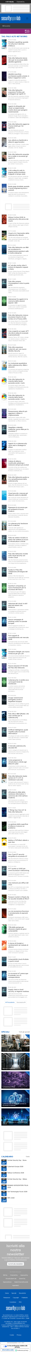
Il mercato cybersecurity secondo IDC (17, 747)
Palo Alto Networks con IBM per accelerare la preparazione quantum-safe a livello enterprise (18, 250)
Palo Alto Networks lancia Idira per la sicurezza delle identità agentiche (17, 60)
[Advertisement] (16, 1236)
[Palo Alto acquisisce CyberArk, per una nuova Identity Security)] (4, 349)
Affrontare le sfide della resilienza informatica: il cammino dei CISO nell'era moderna (17, 795)
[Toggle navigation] (27, 18)
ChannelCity (21, 2)
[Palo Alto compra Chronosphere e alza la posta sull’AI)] (4, 283)
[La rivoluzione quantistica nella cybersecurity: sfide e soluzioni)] (4, 365)
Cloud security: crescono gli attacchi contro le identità (18, 494)
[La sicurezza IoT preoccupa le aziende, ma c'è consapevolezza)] (4, 975)
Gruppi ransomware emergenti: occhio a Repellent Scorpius (15, 699)
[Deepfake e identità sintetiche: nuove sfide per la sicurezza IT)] (4, 429)
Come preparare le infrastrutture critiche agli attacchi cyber (17, 762)
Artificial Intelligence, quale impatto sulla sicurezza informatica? (18, 731)
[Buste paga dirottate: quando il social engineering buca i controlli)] (4, 188)
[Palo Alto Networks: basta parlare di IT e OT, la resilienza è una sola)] (4, 778)
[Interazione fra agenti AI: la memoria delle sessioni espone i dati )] (4, 301)
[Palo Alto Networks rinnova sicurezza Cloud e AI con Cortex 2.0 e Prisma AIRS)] (4, 317)
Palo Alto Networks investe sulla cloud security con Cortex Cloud (18, 555)
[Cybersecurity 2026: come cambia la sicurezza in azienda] (15, 1098)
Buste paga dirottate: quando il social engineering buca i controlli (18, 188)
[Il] (4, 812)
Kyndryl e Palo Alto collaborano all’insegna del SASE (18, 571)
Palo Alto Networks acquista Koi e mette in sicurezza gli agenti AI (18, 156)
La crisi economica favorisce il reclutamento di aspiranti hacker (18, 913)
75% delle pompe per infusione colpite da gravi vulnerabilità (17, 929)
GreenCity (22, 1278)
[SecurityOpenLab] (10, 18)
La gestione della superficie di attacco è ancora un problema (18, 826)
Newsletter (7, 26)
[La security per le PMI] (15, 1043)
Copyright (16, 1297)
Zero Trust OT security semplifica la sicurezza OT (17, 855)
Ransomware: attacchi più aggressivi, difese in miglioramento (17, 413)
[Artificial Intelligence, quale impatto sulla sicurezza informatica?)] (4, 732)
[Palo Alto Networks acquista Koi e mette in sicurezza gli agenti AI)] (4, 156)
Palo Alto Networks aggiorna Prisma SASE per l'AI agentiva (18, 126)
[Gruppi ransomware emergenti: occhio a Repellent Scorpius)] (4, 700)
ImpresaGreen (7, 1282)
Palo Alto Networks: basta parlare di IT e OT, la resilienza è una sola (17, 778)
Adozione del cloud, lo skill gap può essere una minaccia (17, 605)
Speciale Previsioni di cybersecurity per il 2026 (15, 1123)
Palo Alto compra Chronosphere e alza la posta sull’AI (18, 283)
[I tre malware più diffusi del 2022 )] (4, 885)
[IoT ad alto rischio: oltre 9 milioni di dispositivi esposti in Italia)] (4, 267)
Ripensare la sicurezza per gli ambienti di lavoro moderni (17, 509)
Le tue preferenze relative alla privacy (17, 1346)
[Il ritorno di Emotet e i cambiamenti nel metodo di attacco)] (4, 945)
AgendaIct (15, 1285)
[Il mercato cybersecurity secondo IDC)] (4, 748)
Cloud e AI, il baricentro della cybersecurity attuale (18, 234)
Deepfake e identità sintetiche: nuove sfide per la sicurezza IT (18, 429)
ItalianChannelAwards (21, 1282)
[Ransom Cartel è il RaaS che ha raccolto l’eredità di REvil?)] (4, 899)
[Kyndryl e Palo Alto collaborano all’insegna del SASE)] (4, 572)
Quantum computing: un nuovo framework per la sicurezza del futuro (17, 587)
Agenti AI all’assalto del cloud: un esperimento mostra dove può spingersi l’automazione (17, 109)
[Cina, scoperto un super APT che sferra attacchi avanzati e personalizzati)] (4, 333)
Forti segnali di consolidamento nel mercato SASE (18, 637)
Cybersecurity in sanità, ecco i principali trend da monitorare (18, 682)
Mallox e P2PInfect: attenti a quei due (18, 841)
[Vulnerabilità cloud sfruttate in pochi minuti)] (4, 961)
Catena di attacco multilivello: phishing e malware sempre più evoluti (18, 463)
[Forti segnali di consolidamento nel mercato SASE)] (4, 637)
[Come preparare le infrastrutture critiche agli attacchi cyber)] (4, 762)
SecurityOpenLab (11, 1278)
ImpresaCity (24, 1275)
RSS (20, 1302)
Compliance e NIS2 (8, 1087)
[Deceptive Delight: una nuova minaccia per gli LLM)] (4, 653)
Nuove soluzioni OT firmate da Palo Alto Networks (18, 667)
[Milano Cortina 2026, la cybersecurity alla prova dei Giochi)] (4, 219)
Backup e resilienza (8, 1068)
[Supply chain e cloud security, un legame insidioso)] (4, 991)
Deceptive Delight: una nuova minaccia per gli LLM (18, 652)
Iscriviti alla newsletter (15, 1264)
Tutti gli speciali (24, 1032)
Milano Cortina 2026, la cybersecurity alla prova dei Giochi (18, 219)
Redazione (6, 1297)
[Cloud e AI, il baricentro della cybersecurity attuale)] (4, 235)
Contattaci (13, 1302)
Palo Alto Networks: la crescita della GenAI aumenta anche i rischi (16, 381)
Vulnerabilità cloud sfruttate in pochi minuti (18, 960)
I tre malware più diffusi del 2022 (18, 884)
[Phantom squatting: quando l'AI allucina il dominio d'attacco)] (4, 44)
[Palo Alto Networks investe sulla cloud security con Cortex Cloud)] (4, 556)
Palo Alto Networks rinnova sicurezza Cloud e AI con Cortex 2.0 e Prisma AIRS (18, 317)
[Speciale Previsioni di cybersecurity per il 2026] (15, 1117)
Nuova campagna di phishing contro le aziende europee (17, 621)
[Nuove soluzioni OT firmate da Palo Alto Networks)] (4, 668)
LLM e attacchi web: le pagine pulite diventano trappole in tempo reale (16, 172)
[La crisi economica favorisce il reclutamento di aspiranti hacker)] (4, 913)
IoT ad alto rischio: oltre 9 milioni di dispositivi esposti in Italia (18, 267)
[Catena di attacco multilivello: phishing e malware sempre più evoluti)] (4, 463)
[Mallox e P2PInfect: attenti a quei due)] (4, 842)
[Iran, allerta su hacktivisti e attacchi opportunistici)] (4, 142)
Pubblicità (25, 1297)
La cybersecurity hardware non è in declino (18, 524)
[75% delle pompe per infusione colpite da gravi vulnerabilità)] (4, 929)
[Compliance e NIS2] (15, 1080)
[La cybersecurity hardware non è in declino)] (4, 525)
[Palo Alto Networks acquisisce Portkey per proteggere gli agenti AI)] (4, 92)
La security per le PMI (9, 1050)
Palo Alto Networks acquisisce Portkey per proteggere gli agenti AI (16, 92)
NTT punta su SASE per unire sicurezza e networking (18, 869)
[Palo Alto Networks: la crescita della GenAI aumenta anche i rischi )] (4, 381)
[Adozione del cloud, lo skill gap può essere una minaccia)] (4, 605)
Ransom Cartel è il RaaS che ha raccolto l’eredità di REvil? (18, 898)
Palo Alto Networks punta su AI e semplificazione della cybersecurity (18, 479)
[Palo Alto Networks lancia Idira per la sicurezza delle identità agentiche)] (4, 60)
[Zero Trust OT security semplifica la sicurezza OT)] (4, 856)
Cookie (12, 1335)
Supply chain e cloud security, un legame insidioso (18, 990)
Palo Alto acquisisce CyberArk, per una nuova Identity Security (17, 349)
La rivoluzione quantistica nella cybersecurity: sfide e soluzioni (17, 365)
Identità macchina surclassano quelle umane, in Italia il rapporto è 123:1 (18, 76)
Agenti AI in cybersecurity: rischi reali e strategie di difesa (17, 445)
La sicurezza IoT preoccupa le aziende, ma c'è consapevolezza (18, 975)
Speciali (14, 1293)
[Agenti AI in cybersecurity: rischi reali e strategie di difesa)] (4, 445)
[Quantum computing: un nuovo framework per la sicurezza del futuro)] (4, 588)
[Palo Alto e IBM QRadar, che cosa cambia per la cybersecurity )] (4, 716)
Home (7, 1293)
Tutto (28, 1156)
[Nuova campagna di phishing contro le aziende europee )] (4, 621)
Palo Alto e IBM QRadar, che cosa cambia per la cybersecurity (18, 715)
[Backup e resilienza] (15, 1061)
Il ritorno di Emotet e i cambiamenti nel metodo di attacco (18, 945)
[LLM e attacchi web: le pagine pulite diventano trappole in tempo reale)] (4, 172)
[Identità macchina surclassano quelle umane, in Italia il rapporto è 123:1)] (4, 76)
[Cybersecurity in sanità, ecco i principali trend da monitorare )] (4, 682)
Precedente (10, 1002)
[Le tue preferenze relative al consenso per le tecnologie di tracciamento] (22, 1350)
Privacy (19, 1335)
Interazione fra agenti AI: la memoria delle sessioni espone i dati (18, 301)
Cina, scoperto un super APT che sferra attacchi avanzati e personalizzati (18, 333)
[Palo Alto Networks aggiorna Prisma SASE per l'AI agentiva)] (4, 126)
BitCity (5, 1275)
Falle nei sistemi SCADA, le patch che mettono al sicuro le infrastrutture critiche (18, 539)
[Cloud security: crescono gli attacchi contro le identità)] (4, 495)
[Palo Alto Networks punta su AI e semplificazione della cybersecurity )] (4, 479)
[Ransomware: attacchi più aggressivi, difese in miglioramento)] (4, 413)
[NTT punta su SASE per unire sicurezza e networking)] (4, 870)
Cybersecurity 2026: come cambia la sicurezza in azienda (14, 1104)
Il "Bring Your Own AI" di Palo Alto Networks (17, 811)
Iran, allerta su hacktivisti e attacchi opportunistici (18, 141)
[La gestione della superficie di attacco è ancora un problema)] (4, 826)
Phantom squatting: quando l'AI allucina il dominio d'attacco (18, 44)
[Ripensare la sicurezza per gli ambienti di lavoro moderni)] (4, 509)
